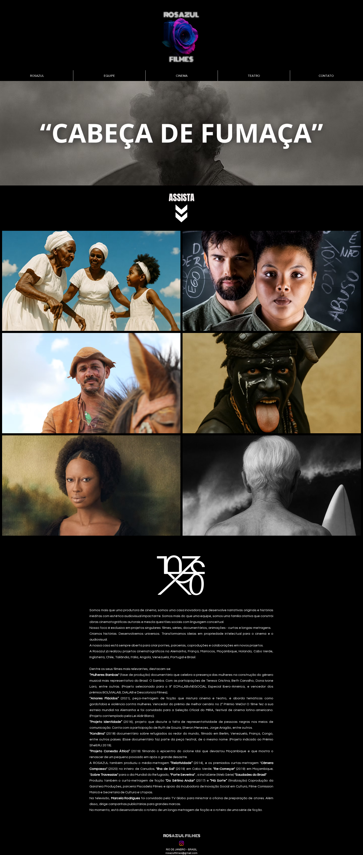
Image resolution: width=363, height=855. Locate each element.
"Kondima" (97, 733)
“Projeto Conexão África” (109, 751)
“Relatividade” (181, 763)
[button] (181, 133)
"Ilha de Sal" (165, 768)
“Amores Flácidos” (104, 698)
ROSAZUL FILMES (181, 836)
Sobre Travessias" (104, 774)
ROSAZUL (181, 15)
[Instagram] (181, 843)
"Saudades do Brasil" (250, 774)
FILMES (181, 59)
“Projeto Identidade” (105, 721)
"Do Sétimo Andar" (179, 780)
